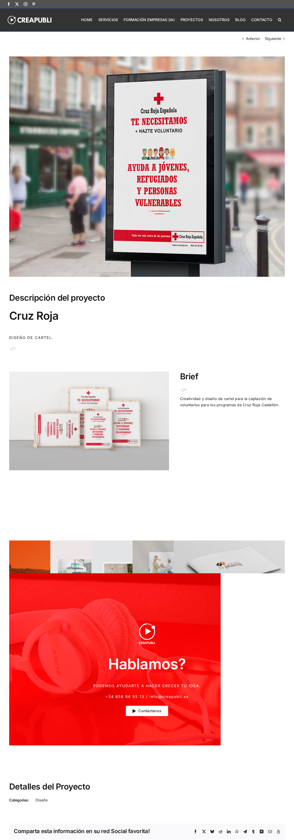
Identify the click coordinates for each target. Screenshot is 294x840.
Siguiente (273, 38)
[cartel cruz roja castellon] (89, 373)
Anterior (253, 38)
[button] (279, 19)
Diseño (42, 800)
